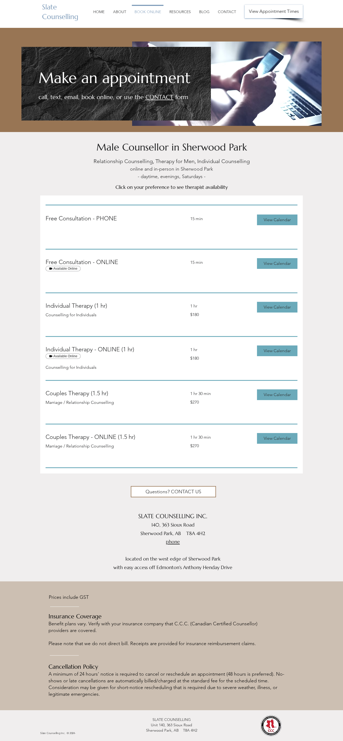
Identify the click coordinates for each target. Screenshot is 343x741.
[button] (277, 220)
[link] (111, 218)
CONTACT (159, 97)
